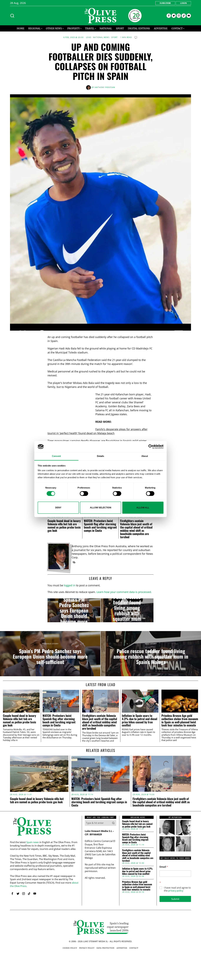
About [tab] (144, 456)
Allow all (142, 507)
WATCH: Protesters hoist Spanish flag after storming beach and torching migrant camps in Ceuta (100, 525)
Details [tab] (100, 456)
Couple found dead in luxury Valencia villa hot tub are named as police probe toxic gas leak (64, 525)
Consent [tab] (56, 456)
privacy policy (175, 890)
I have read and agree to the (177, 889)
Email (164, 866)
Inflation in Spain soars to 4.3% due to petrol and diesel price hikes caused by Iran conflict (139, 720)
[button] (113, 823)
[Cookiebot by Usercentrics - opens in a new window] (150, 446)
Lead (88, 37)
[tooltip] (168, 15)
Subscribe (165, 3)
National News (101, 37)
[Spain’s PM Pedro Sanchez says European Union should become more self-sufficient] (74, 610)
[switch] (84, 493)
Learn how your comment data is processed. (124, 592)
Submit (175, 899)
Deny (58, 507)
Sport (114, 37)
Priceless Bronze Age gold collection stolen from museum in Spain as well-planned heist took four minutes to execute (179, 720)
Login (183, 3)
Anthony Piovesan (105, 87)
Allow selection (100, 507)
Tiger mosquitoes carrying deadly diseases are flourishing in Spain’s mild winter (97, 440)
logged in (69, 585)
